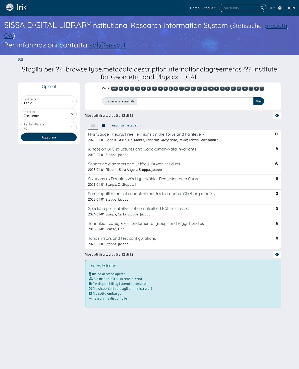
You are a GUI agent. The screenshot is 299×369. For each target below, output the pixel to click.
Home (194, 8)
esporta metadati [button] (125, 125)
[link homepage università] (19, 7)
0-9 (114, 88)
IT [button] (271, 8)
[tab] (93, 125)
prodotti (275, 26)
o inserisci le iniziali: (120, 101)
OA (8, 35)
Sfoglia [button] (208, 8)
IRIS (21, 59)
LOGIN (290, 8)
